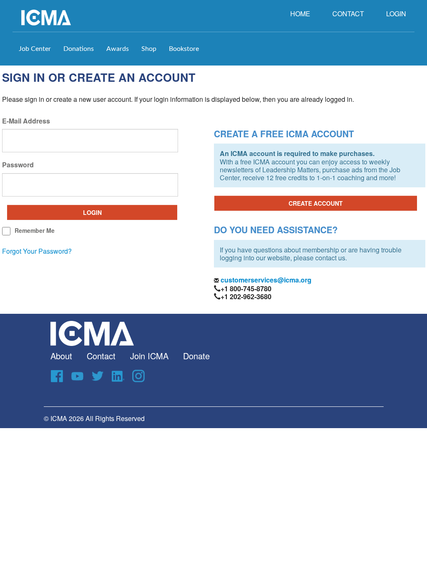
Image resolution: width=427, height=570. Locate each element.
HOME (300, 13)
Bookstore (184, 48)
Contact (101, 356)
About (61, 356)
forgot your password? (37, 251)
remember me (35, 230)
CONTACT (348, 13)
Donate (196, 356)
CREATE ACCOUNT (316, 203)
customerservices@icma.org (265, 280)
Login (92, 212)
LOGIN (396, 13)
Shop (148, 48)
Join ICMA (149, 356)
